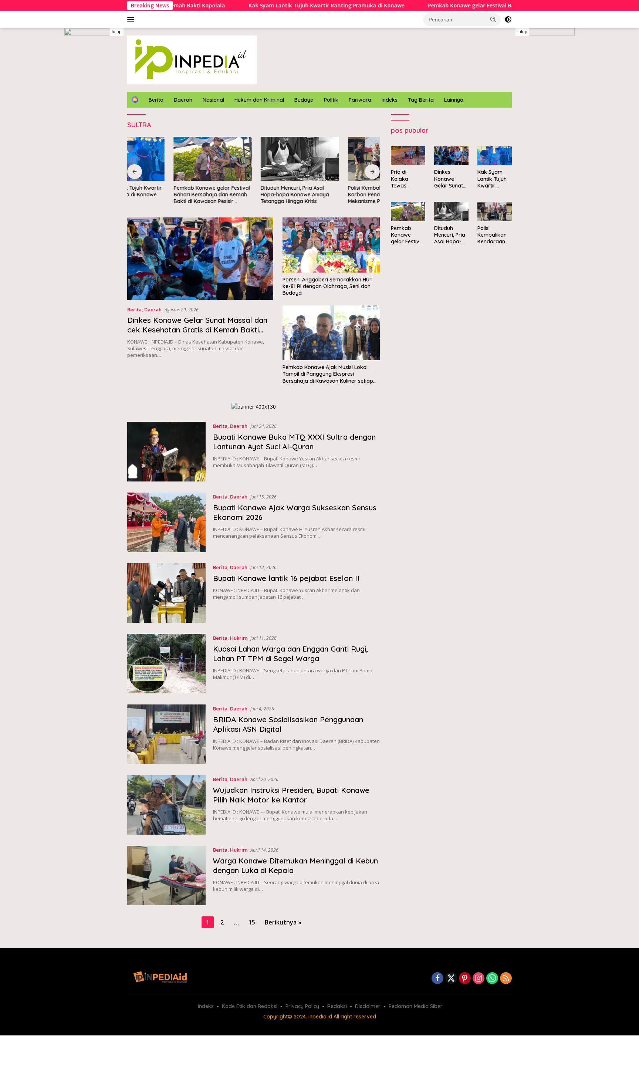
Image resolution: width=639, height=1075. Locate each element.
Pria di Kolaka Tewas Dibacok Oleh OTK (407, 179)
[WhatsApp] (492, 978)
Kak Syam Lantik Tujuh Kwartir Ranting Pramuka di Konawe (282, 5)
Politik (331, 100)
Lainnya (453, 100)
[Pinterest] (465, 978)
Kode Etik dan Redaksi (249, 1006)
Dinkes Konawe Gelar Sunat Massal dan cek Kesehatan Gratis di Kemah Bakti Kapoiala (197, 329)
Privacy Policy (302, 1006)
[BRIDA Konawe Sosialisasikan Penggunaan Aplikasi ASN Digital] (166, 734)
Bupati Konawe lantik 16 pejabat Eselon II (286, 578)
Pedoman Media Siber (416, 1006)
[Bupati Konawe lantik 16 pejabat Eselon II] (166, 593)
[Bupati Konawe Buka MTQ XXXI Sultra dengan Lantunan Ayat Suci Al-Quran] (166, 451)
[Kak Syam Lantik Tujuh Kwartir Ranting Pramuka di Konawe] (494, 155)
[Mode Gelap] (508, 19)
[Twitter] (451, 978)
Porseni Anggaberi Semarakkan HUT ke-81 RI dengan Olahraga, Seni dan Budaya (328, 286)
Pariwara (360, 100)
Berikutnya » (283, 922)
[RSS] (506, 978)
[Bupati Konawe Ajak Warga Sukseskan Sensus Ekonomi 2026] (166, 522)
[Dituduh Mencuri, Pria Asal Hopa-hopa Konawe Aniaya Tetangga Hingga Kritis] (253, 159)
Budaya (304, 100)
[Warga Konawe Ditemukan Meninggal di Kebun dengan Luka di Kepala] (166, 875)
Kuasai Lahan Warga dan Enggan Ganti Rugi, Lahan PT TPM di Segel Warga (290, 653)
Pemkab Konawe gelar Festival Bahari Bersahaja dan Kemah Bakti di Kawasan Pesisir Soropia (504, 5)
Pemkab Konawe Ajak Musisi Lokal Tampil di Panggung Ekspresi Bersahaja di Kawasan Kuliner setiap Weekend (328, 374)
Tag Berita (421, 100)
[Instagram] (478, 978)
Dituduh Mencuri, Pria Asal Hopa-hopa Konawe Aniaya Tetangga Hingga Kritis (248, 194)
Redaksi (337, 1006)
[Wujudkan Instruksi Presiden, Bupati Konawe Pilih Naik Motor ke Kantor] (166, 805)
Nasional (213, 100)
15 (251, 922)
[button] (493, 19)
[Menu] (132, 19)
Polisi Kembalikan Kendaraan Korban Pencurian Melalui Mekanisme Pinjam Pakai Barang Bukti (337, 195)
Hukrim (238, 638)
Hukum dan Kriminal (259, 100)
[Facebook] (437, 978)
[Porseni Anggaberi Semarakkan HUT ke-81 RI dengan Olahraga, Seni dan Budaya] (331, 244)
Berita (156, 100)
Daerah (183, 100)
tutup (117, 31)
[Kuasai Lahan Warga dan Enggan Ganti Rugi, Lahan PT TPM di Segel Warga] (166, 663)
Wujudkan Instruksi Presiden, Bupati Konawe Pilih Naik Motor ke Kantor (291, 794)
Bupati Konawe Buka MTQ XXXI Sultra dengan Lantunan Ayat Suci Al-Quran (294, 441)
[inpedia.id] (192, 59)
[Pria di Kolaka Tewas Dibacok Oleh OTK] (408, 155)
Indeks (390, 100)
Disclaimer (368, 1006)
